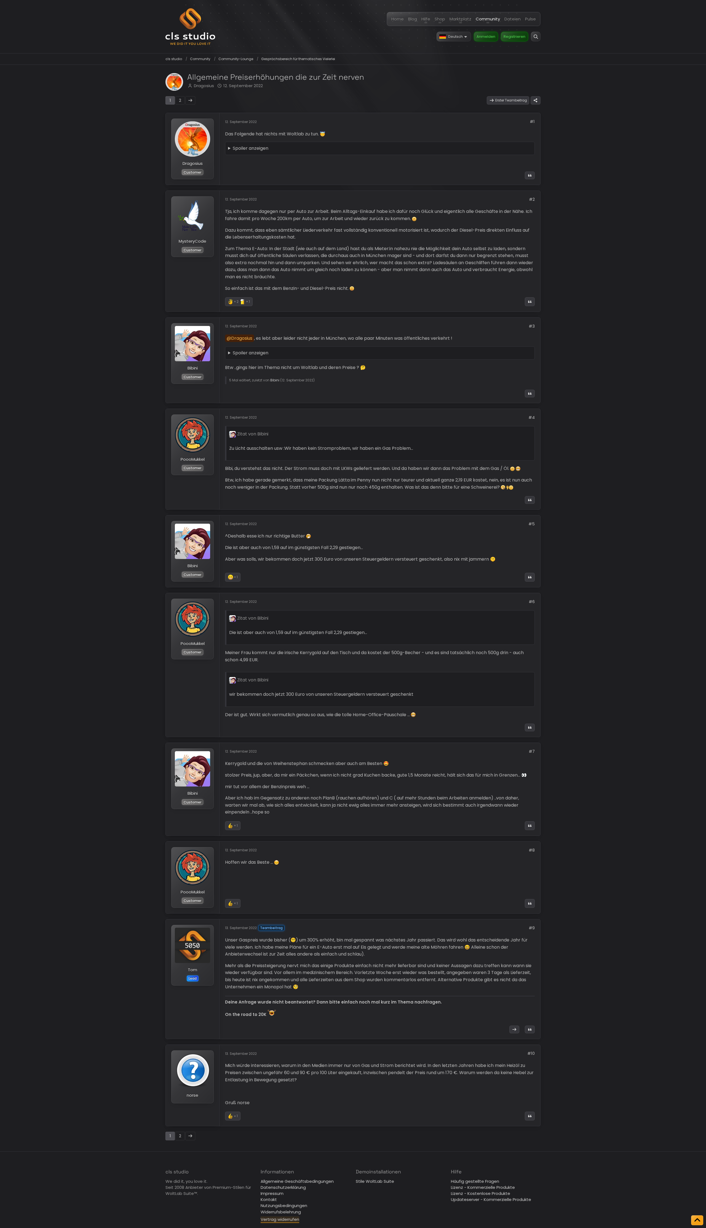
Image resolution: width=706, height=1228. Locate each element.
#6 (532, 601)
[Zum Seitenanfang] (697, 1220)
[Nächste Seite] (190, 100)
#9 (532, 928)
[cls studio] (190, 26)
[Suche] (536, 36)
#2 (532, 199)
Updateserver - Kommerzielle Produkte (491, 1199)
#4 (531, 417)
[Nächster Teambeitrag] (514, 1029)
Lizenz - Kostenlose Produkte (480, 1193)
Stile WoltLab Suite (375, 1181)
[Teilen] (536, 100)
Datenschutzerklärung (283, 1187)
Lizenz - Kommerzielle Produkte (483, 1187)
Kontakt (269, 1199)
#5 (531, 524)
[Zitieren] (530, 175)
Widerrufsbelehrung (281, 1212)
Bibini (274, 380)
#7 (532, 751)
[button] (454, 36)
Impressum (272, 1193)
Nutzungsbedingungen (284, 1205)
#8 (532, 850)
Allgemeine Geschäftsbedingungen (297, 1181)
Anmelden (486, 36)
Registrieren (514, 36)
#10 (531, 1053)
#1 (532, 121)
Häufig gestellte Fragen (475, 1181)
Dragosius (204, 86)
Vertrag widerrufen (280, 1219)
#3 (532, 326)
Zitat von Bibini (252, 434)
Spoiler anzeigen (250, 148)
